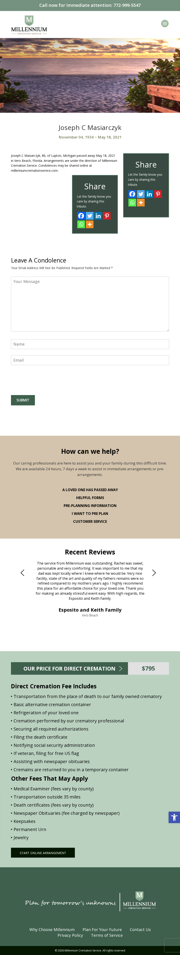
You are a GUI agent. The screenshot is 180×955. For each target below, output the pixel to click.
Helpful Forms (90, 497)
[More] (141, 202)
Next (156, 573)
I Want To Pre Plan (90, 513)
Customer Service (90, 521)
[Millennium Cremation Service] (29, 24)
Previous (24, 573)
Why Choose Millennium (52, 929)
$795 (148, 668)
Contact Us (140, 929)
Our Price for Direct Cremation (69, 668)
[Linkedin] (149, 194)
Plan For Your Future (102, 929)
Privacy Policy (70, 935)
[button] (174, 817)
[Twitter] (141, 194)
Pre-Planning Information (90, 505)
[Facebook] (132, 194)
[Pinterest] (158, 194)
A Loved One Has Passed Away (90, 489)
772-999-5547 (127, 5)
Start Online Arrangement (43, 853)
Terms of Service (107, 935)
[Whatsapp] (132, 202)
